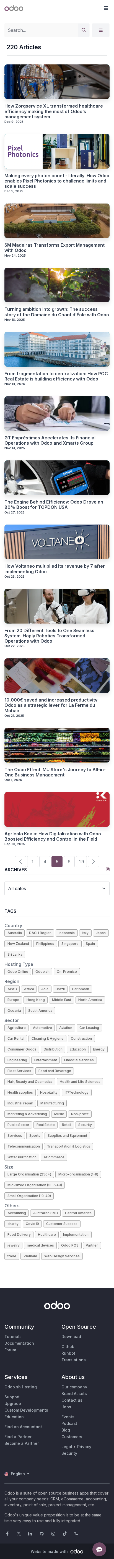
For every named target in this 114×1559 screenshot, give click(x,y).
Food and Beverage (54, 1071)
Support (12, 1396)
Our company (74, 1387)
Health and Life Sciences (80, 1082)
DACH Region (40, 933)
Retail (66, 1125)
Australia (14, 933)
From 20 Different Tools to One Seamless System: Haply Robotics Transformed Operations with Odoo (49, 636)
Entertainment (45, 1060)
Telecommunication (23, 1146)
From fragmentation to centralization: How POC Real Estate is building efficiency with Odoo (56, 376)
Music (59, 1114)
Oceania (14, 1010)
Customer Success (61, 1224)
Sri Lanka (14, 954)
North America (90, 1000)
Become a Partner (21, 1443)
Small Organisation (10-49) (29, 1196)
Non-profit (80, 1114)
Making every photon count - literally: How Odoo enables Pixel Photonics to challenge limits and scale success (56, 181)
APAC (12, 989)
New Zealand (18, 944)
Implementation (76, 1234)
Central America (78, 1213)
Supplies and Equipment (67, 1135)
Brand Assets (74, 1393)
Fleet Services (19, 1071)
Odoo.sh (42, 971)
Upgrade (12, 1403)
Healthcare (47, 1234)
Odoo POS (70, 1245)
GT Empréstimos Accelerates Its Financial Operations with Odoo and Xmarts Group (49, 440)
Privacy (84, 1446)
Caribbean (80, 989)
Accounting (16, 1213)
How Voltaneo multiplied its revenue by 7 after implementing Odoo (54, 569)
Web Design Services (62, 1256)
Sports (34, 1135)
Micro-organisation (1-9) (78, 1174)
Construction (81, 1038)
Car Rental (15, 1038)
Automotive (42, 1028)
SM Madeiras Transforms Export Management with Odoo (54, 248)
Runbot (68, 1353)
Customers (71, 1436)
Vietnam (30, 1256)
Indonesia (67, 933)
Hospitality (49, 1092)
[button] (105, 8)
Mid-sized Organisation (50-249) (34, 1185)
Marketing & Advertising (27, 1114)
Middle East (61, 1000)
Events (67, 1416)
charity (13, 1224)
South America (40, 1010)
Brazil (60, 989)
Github (67, 1346)
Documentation (19, 1343)
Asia (44, 989)
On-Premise (67, 971)
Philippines (45, 944)
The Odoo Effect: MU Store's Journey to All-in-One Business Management (55, 772)
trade (11, 1256)
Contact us (71, 1400)
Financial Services (79, 1060)
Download (71, 1336)
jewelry (13, 1245)
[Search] (84, 30)
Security (85, 1125)
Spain (90, 944)
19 (81, 861)
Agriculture (16, 1028)
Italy (85, 933)
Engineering (17, 1060)
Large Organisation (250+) (29, 1174)
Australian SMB (45, 1213)
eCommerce (54, 1157)
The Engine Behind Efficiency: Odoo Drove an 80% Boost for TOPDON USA (53, 504)
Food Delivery (19, 1234)
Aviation (65, 1028)
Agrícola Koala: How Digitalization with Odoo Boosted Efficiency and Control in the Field (52, 836)
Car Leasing (89, 1028)
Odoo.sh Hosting (20, 1387)
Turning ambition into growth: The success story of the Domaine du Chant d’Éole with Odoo (56, 312)
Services (14, 1135)
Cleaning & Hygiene (48, 1038)
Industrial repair (20, 1103)
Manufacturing (52, 1103)
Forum (10, 1349)
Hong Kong (36, 1000)
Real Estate (46, 1125)
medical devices (40, 1245)
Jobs (66, 1406)
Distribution (53, 1049)
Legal (66, 1446)
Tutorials (13, 1336)
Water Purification (22, 1157)
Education (78, 1049)
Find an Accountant (23, 1426)
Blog (65, 1430)
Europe (13, 1000)
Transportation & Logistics (68, 1146)
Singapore (70, 944)
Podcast (69, 1423)
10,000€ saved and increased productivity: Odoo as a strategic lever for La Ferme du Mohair (51, 705)
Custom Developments (26, 1410)
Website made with (50, 1551)
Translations (73, 1359)
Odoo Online (17, 971)
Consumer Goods (22, 1049)
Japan (101, 933)
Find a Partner (18, 1436)
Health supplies (20, 1092)
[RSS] (108, 869)
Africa (29, 989)
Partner (92, 1245)
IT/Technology (77, 1092)
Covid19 (32, 1224)
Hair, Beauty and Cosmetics (30, 1082)
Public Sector (18, 1125)
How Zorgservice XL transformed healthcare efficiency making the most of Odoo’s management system (53, 111)
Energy (99, 1049)
